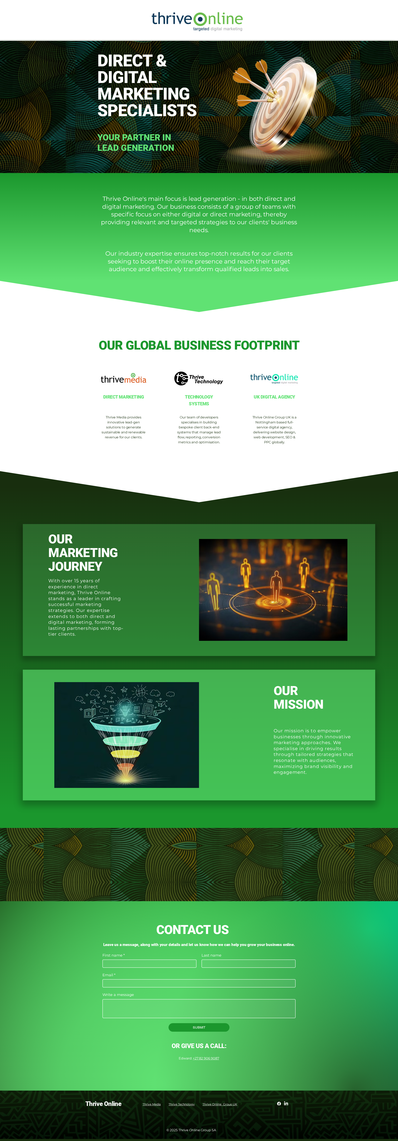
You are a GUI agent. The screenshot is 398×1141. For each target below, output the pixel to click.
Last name (211, 955)
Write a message (118, 994)
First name (113, 955)
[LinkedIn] (286, 1103)
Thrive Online (103, 1103)
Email (108, 975)
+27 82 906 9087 (206, 1058)
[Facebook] (279, 1103)
